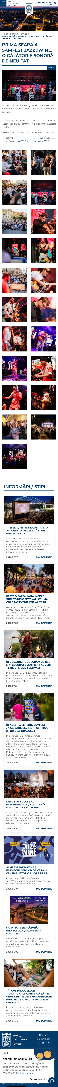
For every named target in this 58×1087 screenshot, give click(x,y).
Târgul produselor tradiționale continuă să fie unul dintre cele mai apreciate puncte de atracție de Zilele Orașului (29, 996)
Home (5, 34)
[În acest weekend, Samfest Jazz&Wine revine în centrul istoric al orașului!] (29, 707)
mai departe (44, 557)
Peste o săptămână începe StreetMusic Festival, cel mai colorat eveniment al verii (27, 599)
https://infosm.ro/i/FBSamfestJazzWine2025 (25, 141)
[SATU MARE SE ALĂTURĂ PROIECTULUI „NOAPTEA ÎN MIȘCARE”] (29, 910)
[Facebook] (39, 1043)
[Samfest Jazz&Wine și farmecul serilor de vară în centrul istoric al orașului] (29, 850)
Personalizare (36, 1079)
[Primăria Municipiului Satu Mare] (29, 9)
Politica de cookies (23, 1073)
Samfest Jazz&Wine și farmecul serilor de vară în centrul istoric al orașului (27, 870)
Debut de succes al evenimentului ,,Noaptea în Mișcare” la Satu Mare (26, 804)
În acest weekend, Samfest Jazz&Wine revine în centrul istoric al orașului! (27, 727)
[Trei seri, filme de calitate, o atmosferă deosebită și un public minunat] (29, 510)
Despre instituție (19, 34)
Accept (47, 1079)
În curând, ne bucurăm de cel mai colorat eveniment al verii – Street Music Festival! (29, 664)
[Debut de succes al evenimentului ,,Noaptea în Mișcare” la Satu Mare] (29, 784)
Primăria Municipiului (13, 3)
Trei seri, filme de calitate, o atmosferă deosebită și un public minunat (27, 530)
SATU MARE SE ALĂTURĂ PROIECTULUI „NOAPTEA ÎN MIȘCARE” (23, 930)
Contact (43, 1035)
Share (51, 68)
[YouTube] (48, 1043)
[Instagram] (43, 1043)
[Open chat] (52, 1081)
